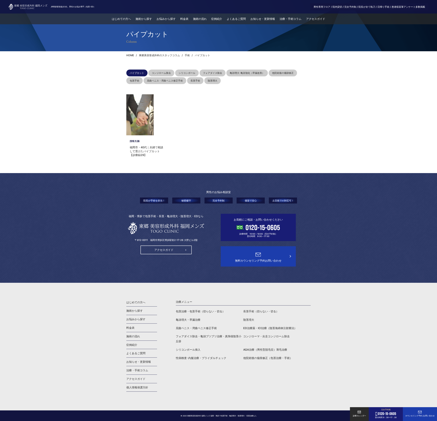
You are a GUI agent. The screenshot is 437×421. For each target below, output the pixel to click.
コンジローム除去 (161, 72)
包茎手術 (134, 80)
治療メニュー (184, 301)
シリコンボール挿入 (188, 349)
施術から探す (144, 19)
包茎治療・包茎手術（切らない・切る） (200, 311)
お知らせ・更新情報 (262, 19)
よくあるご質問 (236, 19)
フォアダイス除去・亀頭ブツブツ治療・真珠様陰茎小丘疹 (208, 339)
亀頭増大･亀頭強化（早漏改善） (247, 72)
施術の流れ (200, 19)
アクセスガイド (315, 19)
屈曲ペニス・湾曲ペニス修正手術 (165, 80)
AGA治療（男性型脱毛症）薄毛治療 (265, 349)
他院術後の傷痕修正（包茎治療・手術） (267, 358)
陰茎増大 (212, 80)
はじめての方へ (121, 19)
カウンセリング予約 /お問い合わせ (420, 416)
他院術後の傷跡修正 (283, 72)
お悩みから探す (166, 19)
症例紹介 (216, 19)
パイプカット (137, 72)
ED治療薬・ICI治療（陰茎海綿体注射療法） (270, 328)
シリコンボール (187, 72)
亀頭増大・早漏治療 (188, 319)
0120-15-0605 (262, 227)
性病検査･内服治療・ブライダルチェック (201, 358)
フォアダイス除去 (212, 72)
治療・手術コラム (290, 19)
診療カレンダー (359, 416)
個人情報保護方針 (137, 387)
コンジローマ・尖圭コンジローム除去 (266, 336)
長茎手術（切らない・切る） (261, 311)
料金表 (184, 19)
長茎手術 (195, 80)
